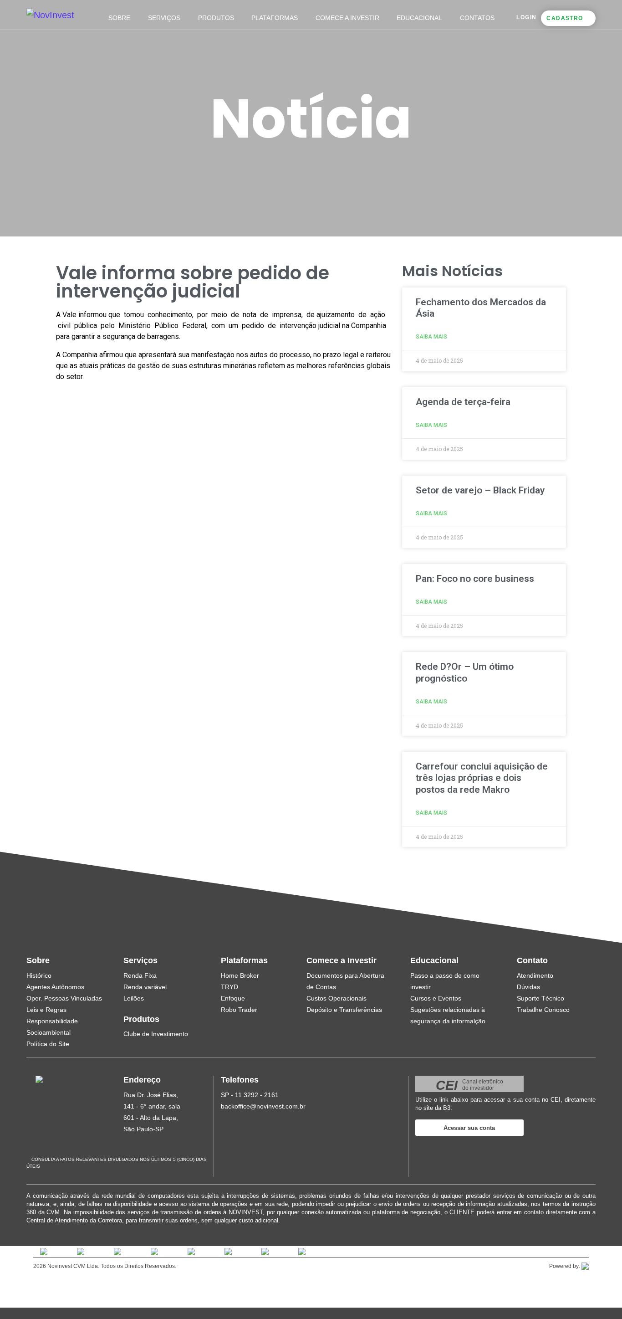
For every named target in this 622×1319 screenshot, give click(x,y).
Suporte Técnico (540, 998)
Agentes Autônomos (55, 987)
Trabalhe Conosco (543, 1009)
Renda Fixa (140, 975)
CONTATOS (477, 17)
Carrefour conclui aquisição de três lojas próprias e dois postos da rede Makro (482, 778)
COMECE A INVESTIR (347, 17)
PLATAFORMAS (274, 17)
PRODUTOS (216, 17)
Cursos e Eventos (435, 998)
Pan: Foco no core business (475, 578)
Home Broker (240, 975)
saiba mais (431, 337)
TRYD (229, 987)
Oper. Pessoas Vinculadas (64, 998)
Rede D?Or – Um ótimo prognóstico (465, 672)
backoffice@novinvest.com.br (263, 1106)
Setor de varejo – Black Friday (480, 490)
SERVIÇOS (164, 17)
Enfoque (233, 998)
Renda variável (145, 987)
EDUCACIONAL (419, 17)
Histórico (38, 975)
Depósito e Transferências (344, 1009)
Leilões (133, 998)
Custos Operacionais (336, 998)
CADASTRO (564, 18)
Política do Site (47, 1043)
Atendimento (535, 975)
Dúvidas (528, 987)
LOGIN (526, 17)
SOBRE (119, 17)
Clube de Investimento (155, 1033)
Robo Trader (239, 1009)
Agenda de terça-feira (463, 401)
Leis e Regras (46, 1009)
